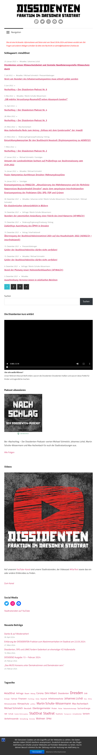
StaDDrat (35, 713)
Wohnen (40, 718)
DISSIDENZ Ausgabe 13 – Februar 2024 (22, 657)
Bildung (33, 693)
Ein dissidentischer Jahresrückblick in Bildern (26, 205)
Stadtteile (59, 714)
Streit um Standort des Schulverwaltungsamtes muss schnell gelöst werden (41, 78)
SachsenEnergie (83, 708)
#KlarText (74, 569)
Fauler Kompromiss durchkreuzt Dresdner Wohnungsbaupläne (34, 174)
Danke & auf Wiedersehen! (16, 633)
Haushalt (43, 698)
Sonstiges (38, 157)
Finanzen (22, 698)
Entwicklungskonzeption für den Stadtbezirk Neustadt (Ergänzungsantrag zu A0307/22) (47, 140)
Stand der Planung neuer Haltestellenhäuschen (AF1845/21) (33, 269)
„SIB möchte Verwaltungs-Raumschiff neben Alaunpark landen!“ (36, 99)
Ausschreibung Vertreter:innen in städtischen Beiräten (30, 279)
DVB (85, 693)
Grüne (37, 699)
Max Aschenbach (25, 126)
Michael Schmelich (31, 75)
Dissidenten (63, 693)
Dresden (76, 692)
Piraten (54, 708)
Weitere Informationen (56, 752)
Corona (40, 693)
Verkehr (86, 713)
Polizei (60, 708)
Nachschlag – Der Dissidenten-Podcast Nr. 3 (25, 120)
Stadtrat (49, 713)
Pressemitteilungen (47, 75)
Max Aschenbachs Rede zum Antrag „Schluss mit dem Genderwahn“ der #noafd (43, 130)
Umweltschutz (77, 714)
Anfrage (25, 212)
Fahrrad (14, 698)
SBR (5, 714)
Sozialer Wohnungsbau (21, 714)
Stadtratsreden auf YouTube (17, 610)
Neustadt (27, 708)
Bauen (27, 693)
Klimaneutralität (10, 704)
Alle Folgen (9, 452)
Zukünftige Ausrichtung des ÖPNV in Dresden (26, 225)
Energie (7, 698)
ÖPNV (49, 718)
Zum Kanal (9, 583)
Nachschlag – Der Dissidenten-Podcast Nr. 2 (25, 150)
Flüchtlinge (31, 699)
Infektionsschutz (55, 698)
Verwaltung (24, 718)
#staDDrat (9, 693)
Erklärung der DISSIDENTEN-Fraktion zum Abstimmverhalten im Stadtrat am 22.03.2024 (45, 641)
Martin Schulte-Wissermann (35, 96)
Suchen (7, 296)
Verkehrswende (11, 718)
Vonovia (32, 718)
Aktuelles (23, 61)
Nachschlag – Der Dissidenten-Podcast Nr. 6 (25, 89)
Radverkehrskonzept (69, 708)
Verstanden (37, 752)
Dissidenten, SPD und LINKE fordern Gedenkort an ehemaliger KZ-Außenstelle (39, 649)
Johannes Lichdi (34, 61)
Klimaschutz (23, 703)
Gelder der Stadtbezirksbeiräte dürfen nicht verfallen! (30, 249)
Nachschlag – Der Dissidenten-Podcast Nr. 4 (25, 109)
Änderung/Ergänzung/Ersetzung (31, 136)
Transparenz (67, 714)
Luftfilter (32, 704)
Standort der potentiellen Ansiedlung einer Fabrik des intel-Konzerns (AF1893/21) (44, 215)
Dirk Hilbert (51, 693)
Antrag (46, 136)
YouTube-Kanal (23, 569)
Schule (10, 713)
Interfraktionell (34, 232)
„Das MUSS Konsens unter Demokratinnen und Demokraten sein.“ (34, 665)
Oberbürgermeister (41, 708)
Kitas (85, 699)
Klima (90, 699)
